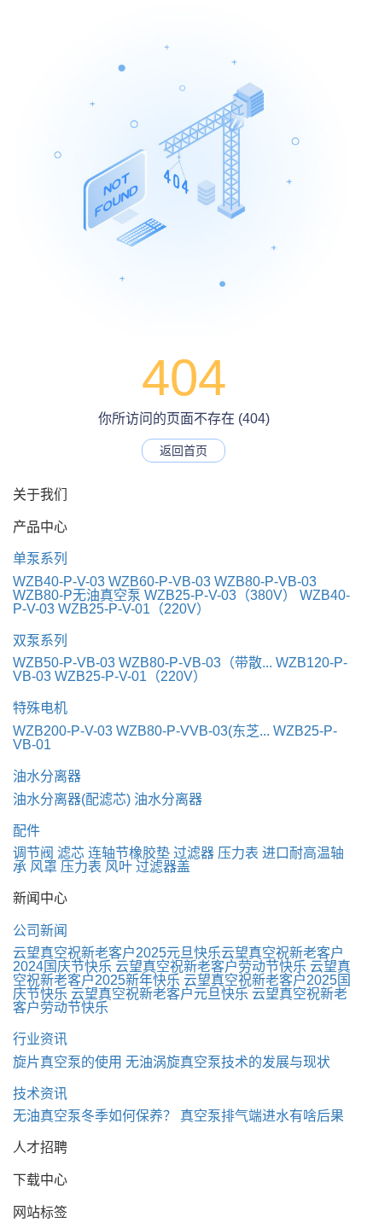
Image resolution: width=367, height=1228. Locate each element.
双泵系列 (40, 640)
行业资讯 (40, 1039)
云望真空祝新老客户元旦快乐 (159, 993)
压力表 (238, 853)
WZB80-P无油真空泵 (77, 595)
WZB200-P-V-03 (63, 731)
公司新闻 (40, 930)
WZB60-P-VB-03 (159, 581)
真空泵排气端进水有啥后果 (262, 1116)
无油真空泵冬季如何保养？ (95, 1116)
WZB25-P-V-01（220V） (134, 609)
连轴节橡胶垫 (129, 853)
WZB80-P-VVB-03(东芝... (193, 731)
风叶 (118, 866)
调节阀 (33, 853)
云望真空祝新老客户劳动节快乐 (210, 966)
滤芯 (70, 853)
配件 (26, 831)
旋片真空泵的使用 (67, 1062)
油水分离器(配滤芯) (72, 799)
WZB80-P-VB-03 (265, 581)
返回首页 (183, 450)
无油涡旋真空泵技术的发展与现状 (227, 1062)
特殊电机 (40, 708)
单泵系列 (40, 558)
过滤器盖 (163, 866)
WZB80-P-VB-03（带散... (195, 662)
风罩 (43, 866)
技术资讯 (40, 1093)
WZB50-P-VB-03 (64, 662)
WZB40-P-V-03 (59, 581)
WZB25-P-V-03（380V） (220, 595)
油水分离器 (47, 776)
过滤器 (193, 853)
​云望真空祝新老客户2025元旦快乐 (117, 953)
